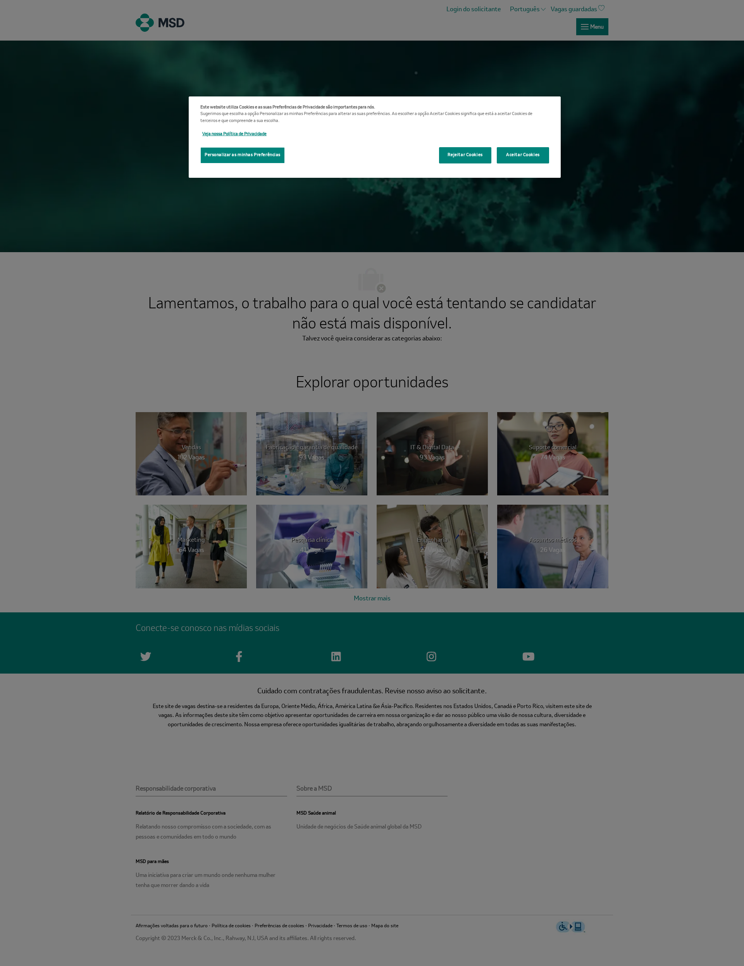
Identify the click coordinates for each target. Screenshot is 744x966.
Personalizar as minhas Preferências (243, 155)
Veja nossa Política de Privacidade (234, 134)
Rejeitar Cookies (465, 155)
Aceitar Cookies (523, 155)
